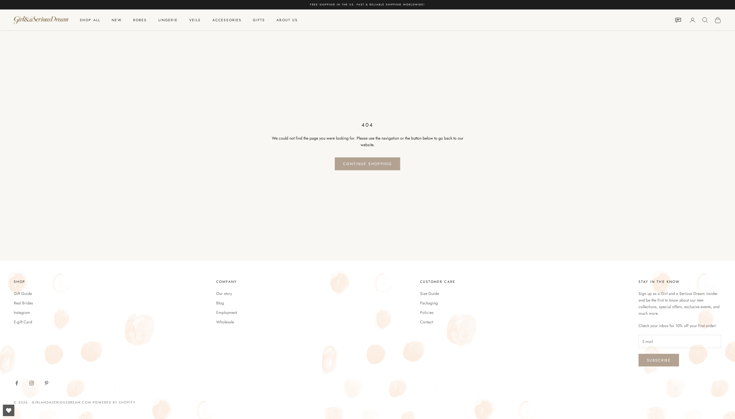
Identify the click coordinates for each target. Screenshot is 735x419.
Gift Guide (23, 293)
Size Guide (429, 293)
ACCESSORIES (227, 20)
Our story (224, 293)
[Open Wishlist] (8, 410)
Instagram (22, 312)
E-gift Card (23, 322)
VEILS (195, 20)
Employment (226, 312)
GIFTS (259, 20)
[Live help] (678, 20)
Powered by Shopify (114, 402)
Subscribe (659, 360)
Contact (426, 322)
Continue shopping (367, 164)
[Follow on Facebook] (17, 383)
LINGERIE (168, 20)
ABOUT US (287, 20)
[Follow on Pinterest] (46, 383)
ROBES (140, 20)
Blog (220, 303)
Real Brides (23, 303)
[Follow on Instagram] (31, 383)
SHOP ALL (90, 20)
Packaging (429, 303)
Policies (427, 312)
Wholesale (225, 322)
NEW (116, 20)
